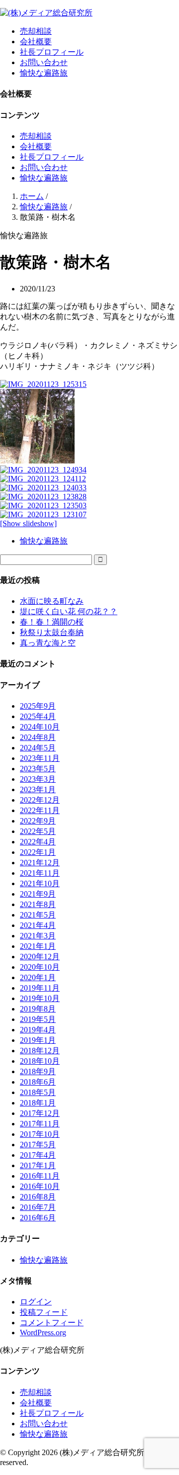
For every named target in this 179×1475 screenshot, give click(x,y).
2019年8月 (38, 1009)
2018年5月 (38, 1092)
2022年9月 (38, 821)
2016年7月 (38, 1207)
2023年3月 (38, 779)
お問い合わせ (44, 62)
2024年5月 (38, 747)
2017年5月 (38, 1144)
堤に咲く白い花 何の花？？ (68, 611)
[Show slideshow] (28, 523)
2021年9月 (38, 894)
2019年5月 (38, 1019)
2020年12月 (40, 956)
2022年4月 (38, 841)
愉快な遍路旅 (44, 73)
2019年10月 (40, 998)
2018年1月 (38, 1103)
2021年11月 (40, 873)
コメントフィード (52, 1322)
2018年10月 (40, 1061)
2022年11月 (40, 810)
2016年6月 (38, 1217)
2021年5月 (38, 915)
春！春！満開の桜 (52, 622)
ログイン (36, 1301)
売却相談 (36, 31)
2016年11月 (40, 1176)
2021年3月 (38, 935)
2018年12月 (40, 1050)
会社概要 (36, 41)
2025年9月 (38, 706)
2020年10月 (40, 967)
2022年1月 (38, 852)
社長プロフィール (52, 52)
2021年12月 (40, 862)
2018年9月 (38, 1071)
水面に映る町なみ (52, 601)
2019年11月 (40, 988)
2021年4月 (38, 925)
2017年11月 (40, 1123)
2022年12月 (40, 800)
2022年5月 (38, 831)
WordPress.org (43, 1332)
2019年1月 (38, 1040)
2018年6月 (38, 1082)
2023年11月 (40, 758)
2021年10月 (40, 883)
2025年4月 (38, 716)
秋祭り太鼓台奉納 (52, 632)
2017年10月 (40, 1134)
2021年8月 (38, 904)
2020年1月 (38, 977)
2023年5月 (38, 768)
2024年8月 (38, 737)
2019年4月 (38, 1029)
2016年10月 (40, 1186)
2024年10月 (40, 727)
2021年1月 (38, 946)
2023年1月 (38, 789)
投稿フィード (44, 1312)
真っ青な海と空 (48, 643)
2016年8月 (38, 1197)
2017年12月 (40, 1113)
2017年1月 (38, 1165)
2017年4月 (38, 1155)
